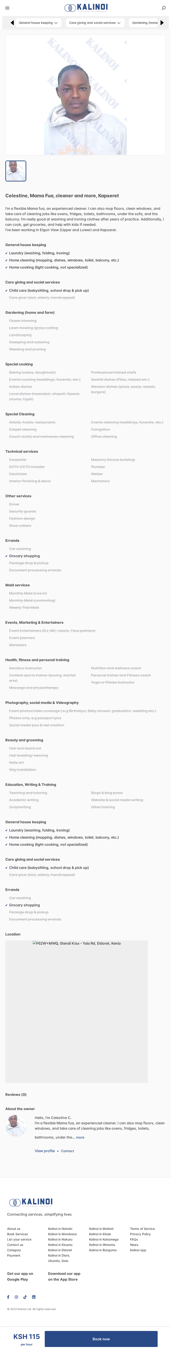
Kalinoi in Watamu (102, 1245)
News (134, 1245)
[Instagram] (16, 1296)
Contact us (15, 1245)
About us (13, 1229)
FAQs (134, 1239)
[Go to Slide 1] (15, 171)
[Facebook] (9, 1296)
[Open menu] (7, 8)
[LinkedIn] (33, 1296)
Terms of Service (142, 1229)
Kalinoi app (138, 1250)
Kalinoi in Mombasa (62, 1234)
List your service (19, 1239)
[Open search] (163, 8)
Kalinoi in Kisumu (60, 1245)
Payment (13, 1255)
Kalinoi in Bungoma (103, 1250)
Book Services (17, 1234)
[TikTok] (25, 1296)
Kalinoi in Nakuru (60, 1239)
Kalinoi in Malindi (101, 1229)
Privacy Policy (140, 1234)
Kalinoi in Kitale (100, 1234)
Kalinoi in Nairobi (60, 1229)
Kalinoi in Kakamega (104, 1239)
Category (14, 1250)
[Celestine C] (16, 1125)
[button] (85, 95)
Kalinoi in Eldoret (60, 1250)
